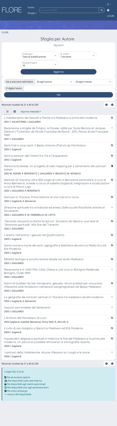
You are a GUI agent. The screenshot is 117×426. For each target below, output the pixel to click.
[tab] (7, 112)
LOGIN (110, 15)
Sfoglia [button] (31, 13)
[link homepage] (13, 10)
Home (31, 7)
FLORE (5, 32)
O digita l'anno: (14, 88)
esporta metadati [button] (30, 111)
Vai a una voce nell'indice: (19, 81)
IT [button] (108, 4)
